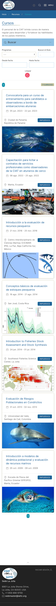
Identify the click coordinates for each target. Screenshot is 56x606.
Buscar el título (44, 50)
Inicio (4, 14)
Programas (6, 50)
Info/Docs (45, 120)
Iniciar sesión (42, 570)
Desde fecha (7, 60)
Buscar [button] (12, 42)
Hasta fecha (34, 60)
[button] (39, 5)
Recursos (16, 14)
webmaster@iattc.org (15, 596)
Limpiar (28, 71)
